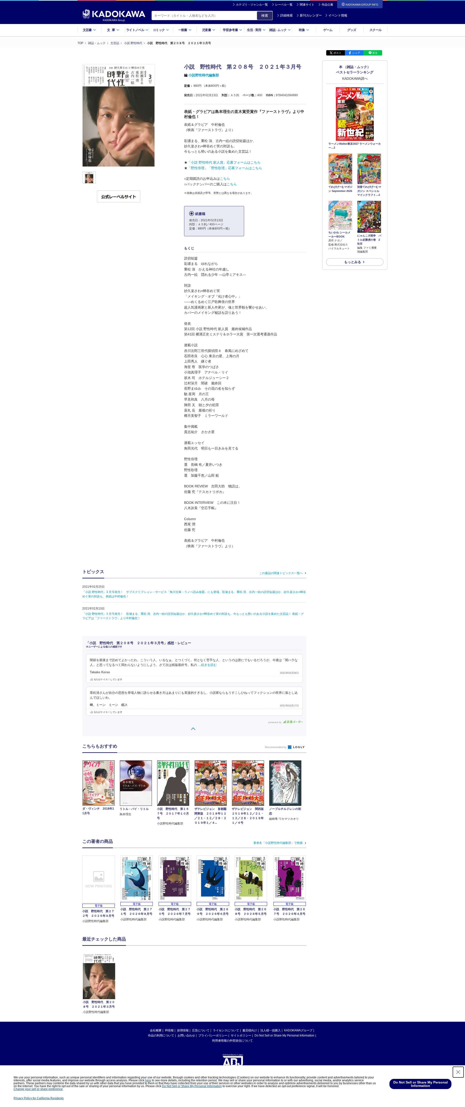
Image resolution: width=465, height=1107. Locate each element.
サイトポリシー (241, 1035)
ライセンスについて (226, 1030)
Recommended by (276, 747)
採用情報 (183, 1030)
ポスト (337, 52)
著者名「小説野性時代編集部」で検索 (278, 843)
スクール (375, 30)
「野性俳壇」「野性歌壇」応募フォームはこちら (224, 168)
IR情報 (169, 1030)
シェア (356, 52)
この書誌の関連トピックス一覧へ (281, 573)
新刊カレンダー (311, 15)
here (148, 1080)
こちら (225, 179)
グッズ (351, 30)
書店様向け (249, 1030)
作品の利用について (161, 1035)
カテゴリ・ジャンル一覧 (252, 4)
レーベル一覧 (284, 4)
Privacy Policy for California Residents (39, 1098)
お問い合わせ (186, 1035)
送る (375, 52)
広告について (200, 1030)
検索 (264, 15)
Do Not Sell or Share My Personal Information (284, 1035)
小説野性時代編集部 (203, 75)
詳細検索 (286, 15)
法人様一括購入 (270, 1030)
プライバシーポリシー (212, 1035)
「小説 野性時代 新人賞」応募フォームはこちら (224, 162)
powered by (275, 722)
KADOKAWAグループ (298, 1030)
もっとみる (352, 262)
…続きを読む (207, 665)
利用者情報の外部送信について (232, 1040)
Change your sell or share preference (38, 1089)
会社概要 (156, 1030)
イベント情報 (337, 15)
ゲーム (327, 30)
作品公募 (327, 4)
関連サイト (307, 4)
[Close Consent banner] (458, 1072)
